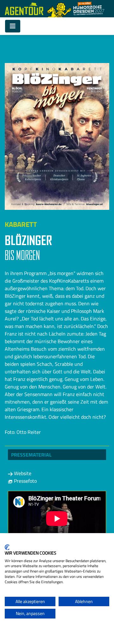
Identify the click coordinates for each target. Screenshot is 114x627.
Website (22, 473)
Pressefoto (25, 481)
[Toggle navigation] (12, 26)
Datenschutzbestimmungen (83, 541)
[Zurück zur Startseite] (24, 9)
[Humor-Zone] (75, 8)
